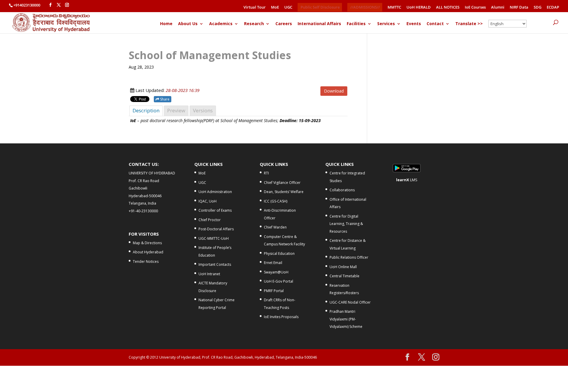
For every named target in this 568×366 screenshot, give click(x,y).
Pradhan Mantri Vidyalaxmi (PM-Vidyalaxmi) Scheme (346, 319)
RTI (266, 173)
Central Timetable (344, 275)
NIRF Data (519, 7)
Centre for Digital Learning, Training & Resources (346, 224)
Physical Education (279, 253)
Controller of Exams (215, 210)
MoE (275, 7)
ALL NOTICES (447, 7)
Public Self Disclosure (320, 7)
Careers (283, 24)
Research (254, 24)
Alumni (497, 7)
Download (334, 91)
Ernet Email (273, 262)
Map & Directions (147, 242)
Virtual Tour (254, 7)
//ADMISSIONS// (365, 7)
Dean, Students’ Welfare (284, 191)
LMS (406, 179)
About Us (188, 24)
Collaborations (342, 189)
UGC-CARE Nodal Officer (350, 302)
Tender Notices (146, 261)
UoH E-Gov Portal (278, 281)
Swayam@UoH (276, 272)
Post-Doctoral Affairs (216, 228)
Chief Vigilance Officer (282, 182)
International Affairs (319, 24)
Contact (435, 24)
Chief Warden (275, 227)
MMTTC (394, 7)
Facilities (356, 24)
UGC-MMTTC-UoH (214, 238)
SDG (537, 7)
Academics (221, 24)
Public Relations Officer (349, 257)
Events (413, 24)
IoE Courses (475, 7)
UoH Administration (215, 191)
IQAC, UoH (208, 201)
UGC (288, 7)
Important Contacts (215, 264)
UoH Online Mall (343, 266)
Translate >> (469, 24)
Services (386, 24)
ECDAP (553, 7)
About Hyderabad (148, 252)
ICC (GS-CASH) (275, 201)
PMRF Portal (274, 290)
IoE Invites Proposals (281, 316)
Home (166, 24)
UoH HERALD (418, 7)
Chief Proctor (210, 219)
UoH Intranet (209, 273)
